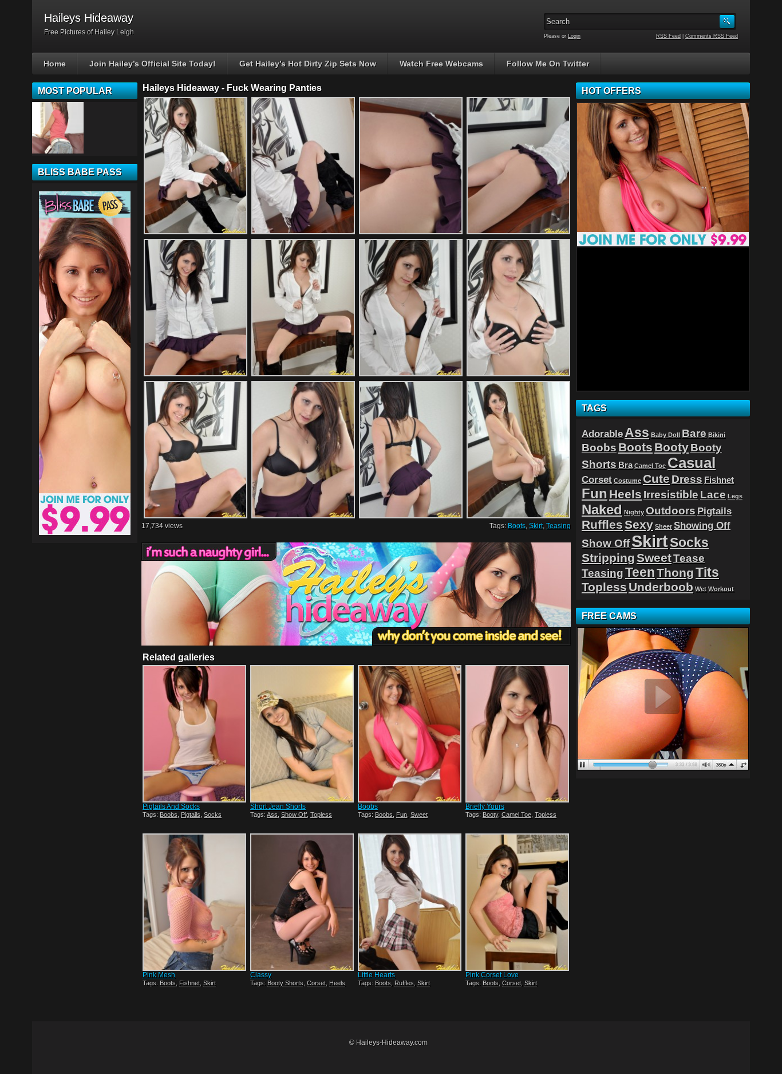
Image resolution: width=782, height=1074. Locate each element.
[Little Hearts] (410, 902)
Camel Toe (516, 814)
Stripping (608, 557)
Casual (692, 462)
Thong (675, 572)
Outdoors (671, 510)
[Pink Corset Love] (518, 902)
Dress (687, 479)
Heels (337, 982)
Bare (694, 433)
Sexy (639, 524)
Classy (260, 975)
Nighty (634, 512)
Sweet (419, 814)
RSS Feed (668, 36)
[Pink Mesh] (195, 902)
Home (55, 63)
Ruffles (404, 982)
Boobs (168, 814)
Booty (490, 814)
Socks (213, 814)
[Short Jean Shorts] (303, 733)
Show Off (294, 814)
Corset (316, 982)
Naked (602, 509)
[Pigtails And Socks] (195, 733)
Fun (401, 814)
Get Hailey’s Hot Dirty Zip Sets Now (307, 63)
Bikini (716, 434)
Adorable (602, 433)
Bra (625, 465)
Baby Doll (665, 434)
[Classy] (303, 902)
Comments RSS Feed (711, 36)
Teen (640, 572)
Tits (707, 572)
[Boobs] (410, 733)
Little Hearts (376, 975)
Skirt (536, 526)
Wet (700, 588)
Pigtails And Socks (171, 806)
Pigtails (190, 814)
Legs (735, 496)
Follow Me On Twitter (548, 63)
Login (574, 36)
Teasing (558, 526)
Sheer (663, 526)
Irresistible (670, 494)
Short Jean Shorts (278, 806)
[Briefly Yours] (518, 733)
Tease (689, 558)
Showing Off (702, 525)
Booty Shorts (285, 982)
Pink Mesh (159, 975)
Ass (272, 814)
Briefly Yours (484, 806)
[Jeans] (58, 128)
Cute (656, 478)
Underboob (661, 586)
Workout (721, 588)
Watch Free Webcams (441, 63)
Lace (713, 494)
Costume (627, 480)
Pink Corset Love (492, 975)
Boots (517, 526)
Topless (321, 814)
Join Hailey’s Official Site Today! (152, 63)
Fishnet (189, 982)
